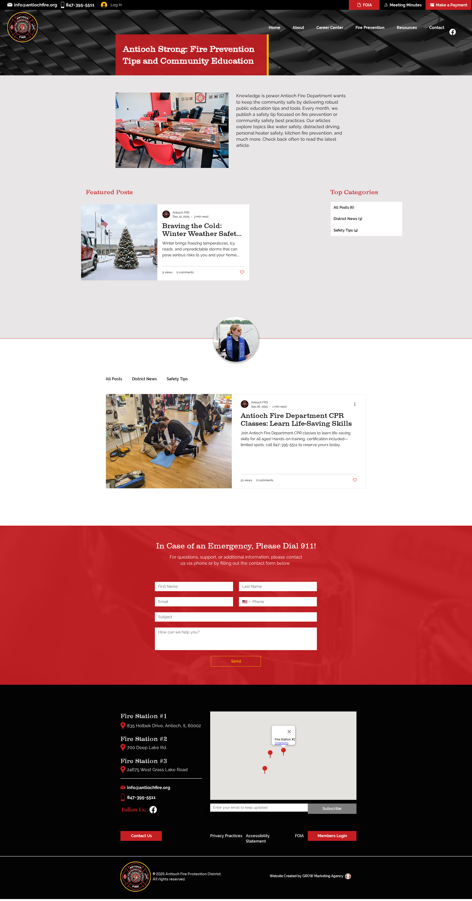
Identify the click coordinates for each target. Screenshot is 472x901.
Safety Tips (177, 379)
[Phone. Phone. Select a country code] (246, 602)
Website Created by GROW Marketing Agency (306, 876)
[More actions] (356, 404)
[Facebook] (452, 32)
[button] (296, 27)
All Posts (114, 379)
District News (144, 379)
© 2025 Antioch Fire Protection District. (187, 874)
